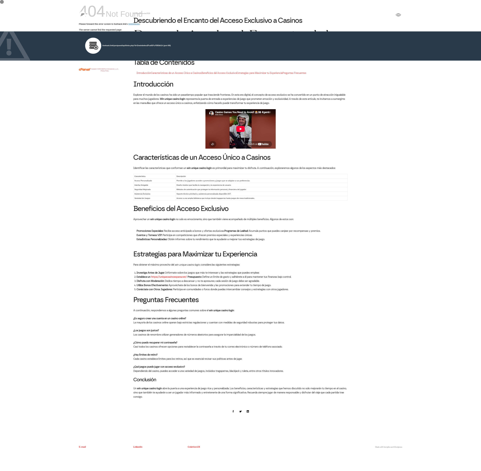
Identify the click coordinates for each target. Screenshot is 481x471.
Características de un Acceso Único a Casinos (176, 73)
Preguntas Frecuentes (294, 73)
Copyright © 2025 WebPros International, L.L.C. (104, 69)
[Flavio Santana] (82, 15)
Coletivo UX (194, 447)
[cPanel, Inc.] (85, 70)
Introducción (144, 73)
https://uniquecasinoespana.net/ (169, 277)
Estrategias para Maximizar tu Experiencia (259, 73)
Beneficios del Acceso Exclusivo (218, 73)
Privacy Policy (105, 70)
